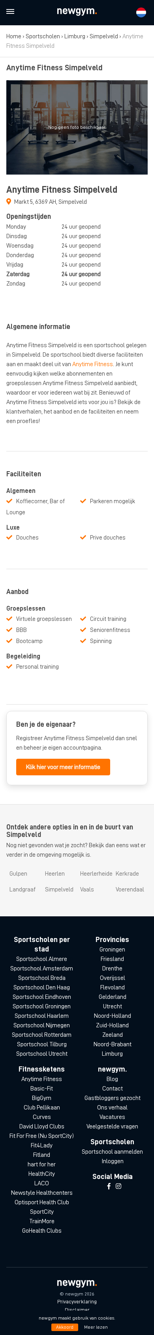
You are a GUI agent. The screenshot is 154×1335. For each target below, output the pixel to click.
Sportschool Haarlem (42, 1016)
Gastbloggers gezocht (113, 1098)
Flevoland (112, 987)
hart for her (42, 1164)
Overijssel (112, 978)
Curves (42, 1117)
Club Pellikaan (42, 1107)
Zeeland (112, 1035)
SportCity (42, 1212)
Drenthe (112, 968)
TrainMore (41, 1221)
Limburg (74, 36)
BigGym (41, 1098)
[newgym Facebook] (109, 1186)
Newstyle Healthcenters (42, 1193)
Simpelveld (104, 36)
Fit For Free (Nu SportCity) (41, 1136)
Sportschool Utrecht (42, 1054)
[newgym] (77, 12)
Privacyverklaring (77, 1301)
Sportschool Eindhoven (42, 997)
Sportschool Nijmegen (41, 1025)
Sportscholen (43, 36)
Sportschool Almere (41, 959)
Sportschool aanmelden (112, 1152)
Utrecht (112, 1006)
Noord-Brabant (112, 1044)
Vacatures (112, 1117)
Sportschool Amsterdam (41, 968)
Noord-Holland (112, 1016)
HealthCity (41, 1174)
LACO (41, 1183)
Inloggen (112, 1161)
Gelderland (112, 997)
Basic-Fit (41, 1088)
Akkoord (64, 1327)
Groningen (112, 949)
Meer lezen (96, 1327)
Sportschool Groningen (42, 1006)
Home (13, 36)
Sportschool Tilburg (42, 1044)
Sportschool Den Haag (41, 987)
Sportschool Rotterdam (41, 1035)
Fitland (41, 1155)
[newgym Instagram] (118, 1186)
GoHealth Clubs (42, 1231)
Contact (112, 1088)
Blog (112, 1079)
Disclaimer (77, 1309)
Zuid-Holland (112, 1025)
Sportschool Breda (42, 978)
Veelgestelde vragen (112, 1126)
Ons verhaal (112, 1107)
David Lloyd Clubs (41, 1126)
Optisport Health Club (42, 1202)
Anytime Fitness (92, 364)
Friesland (112, 959)
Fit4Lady (42, 1145)
